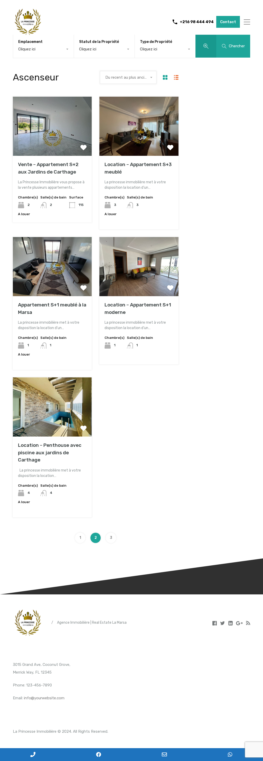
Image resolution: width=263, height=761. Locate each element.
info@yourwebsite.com (44, 698)
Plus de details (52, 144)
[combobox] (43, 49)
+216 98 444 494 (197, 22)
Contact (228, 22)
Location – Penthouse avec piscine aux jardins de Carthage (49, 452)
